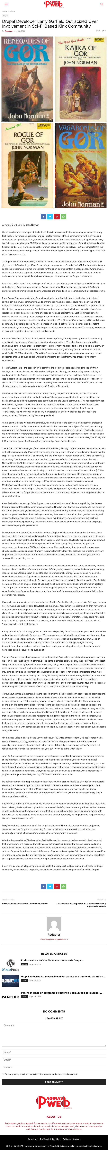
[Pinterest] (57, 216)
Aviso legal (32, 1139)
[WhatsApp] (63, 216)
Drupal (12, 11)
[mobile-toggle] (6, 5)
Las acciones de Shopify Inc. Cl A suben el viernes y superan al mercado (81, 904)
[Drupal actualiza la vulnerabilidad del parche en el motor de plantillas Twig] (10, 981)
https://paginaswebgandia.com (54, 939)
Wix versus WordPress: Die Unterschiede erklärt (25, 903)
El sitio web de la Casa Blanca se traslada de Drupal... (52, 960)
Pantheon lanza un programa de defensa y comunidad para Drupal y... (62, 992)
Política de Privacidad (50, 1139)
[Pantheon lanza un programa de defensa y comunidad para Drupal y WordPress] (10, 997)
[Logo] (54, 1108)
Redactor (9, 31)
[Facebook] (43, 216)
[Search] (102, 5)
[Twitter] (50, 216)
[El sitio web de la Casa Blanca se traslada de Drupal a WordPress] (10, 965)
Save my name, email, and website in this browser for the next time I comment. (41, 1074)
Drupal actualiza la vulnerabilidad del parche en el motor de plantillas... (63, 976)
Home (4, 11)
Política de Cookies (71, 1139)
